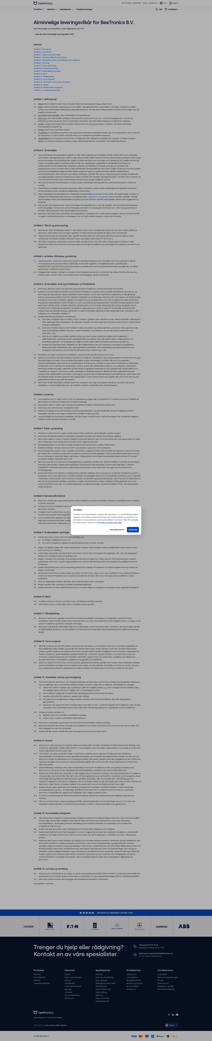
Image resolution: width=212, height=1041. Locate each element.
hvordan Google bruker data (110, 522)
